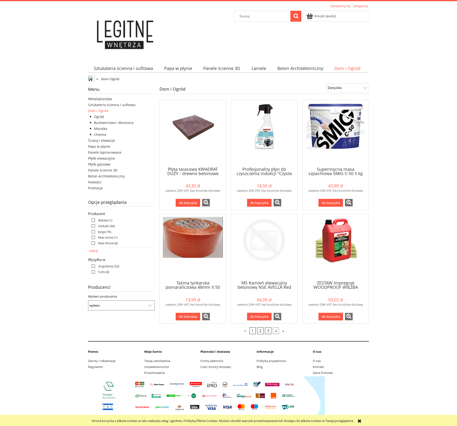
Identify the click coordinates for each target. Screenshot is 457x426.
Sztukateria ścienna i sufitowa (111, 105)
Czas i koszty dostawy (215, 367)
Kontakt (318, 367)
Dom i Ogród (98, 110)
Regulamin (95, 367)
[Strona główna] (125, 33)
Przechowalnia (154, 373)
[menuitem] (123, 68)
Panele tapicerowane (104, 152)
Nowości (94, 182)
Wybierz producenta (102, 296)
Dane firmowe (323, 373)
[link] (100, 220)
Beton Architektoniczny (106, 176)
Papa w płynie (99, 146)
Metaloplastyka (100, 99)
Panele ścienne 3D (102, 170)
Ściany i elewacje (101, 140)
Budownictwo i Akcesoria (114, 122)
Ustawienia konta (156, 367)
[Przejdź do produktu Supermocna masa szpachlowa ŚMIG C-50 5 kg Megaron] (336, 133)
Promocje (95, 188)
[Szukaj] (295, 16)
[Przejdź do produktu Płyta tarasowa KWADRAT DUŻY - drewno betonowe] (193, 133)
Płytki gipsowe (99, 164)
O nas (317, 361)
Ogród (99, 116)
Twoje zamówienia (157, 361)
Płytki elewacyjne (101, 158)
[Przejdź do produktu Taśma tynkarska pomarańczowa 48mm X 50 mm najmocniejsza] (193, 246)
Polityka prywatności (271, 361)
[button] (206, 202)
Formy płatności (211, 361)
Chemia (100, 134)
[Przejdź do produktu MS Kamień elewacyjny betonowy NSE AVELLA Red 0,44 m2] (264, 246)
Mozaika (100, 128)
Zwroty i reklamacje (101, 361)
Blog (260, 367)
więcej (93, 251)
